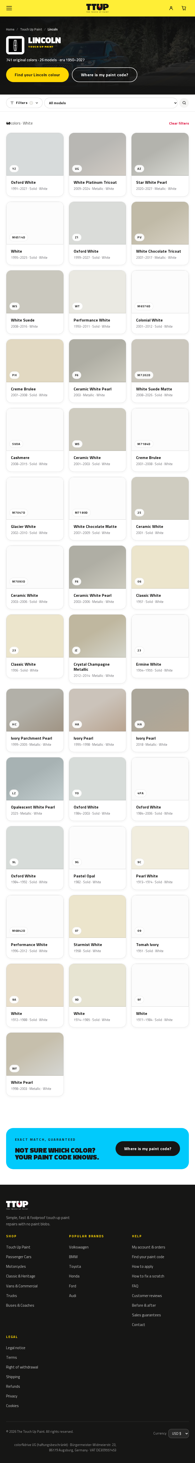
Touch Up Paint (31, 29)
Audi (72, 1296)
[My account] (171, 8)
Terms (11, 1357)
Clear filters (179, 123)
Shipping (13, 1377)
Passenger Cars (18, 1257)
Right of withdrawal (22, 1367)
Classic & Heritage (20, 1276)
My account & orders (148, 1247)
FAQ (135, 1286)
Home (10, 29)
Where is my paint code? (104, 75)
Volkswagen (79, 1247)
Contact (138, 1325)
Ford (72, 1286)
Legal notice (15, 1348)
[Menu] (9, 8)
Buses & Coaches (20, 1305)
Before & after (144, 1305)
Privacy (11, 1396)
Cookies (12, 1406)
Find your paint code (148, 1257)
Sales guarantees (146, 1315)
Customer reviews (147, 1296)
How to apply (142, 1266)
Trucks (11, 1296)
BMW (73, 1257)
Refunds (13, 1386)
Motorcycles (16, 1266)
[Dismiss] (22, 1452)
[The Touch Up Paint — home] (97, 8)
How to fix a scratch (148, 1276)
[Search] (184, 103)
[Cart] (184, 8)
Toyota (75, 1266)
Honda (74, 1276)
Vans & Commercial (22, 1286)
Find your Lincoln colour (37, 75)
